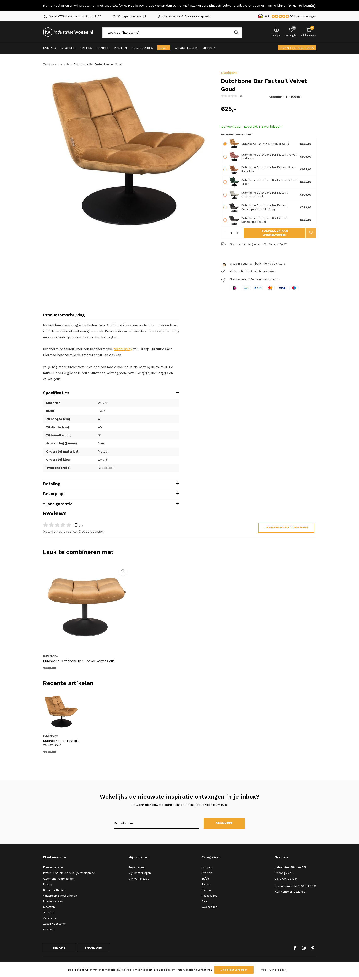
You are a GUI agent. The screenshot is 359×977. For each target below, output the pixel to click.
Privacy (47, 884)
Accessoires (142, 48)
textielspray (123, 349)
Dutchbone (229, 73)
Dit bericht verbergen (234, 969)
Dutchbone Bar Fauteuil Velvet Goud (60, 743)
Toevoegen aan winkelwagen (274, 232)
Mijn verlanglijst (138, 878)
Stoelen (68, 48)
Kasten (120, 48)
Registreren (136, 867)
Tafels (86, 48)
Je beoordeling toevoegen (286, 527)
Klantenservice (53, 867)
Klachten (49, 906)
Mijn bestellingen (139, 873)
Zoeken (236, 32)
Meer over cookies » (274, 969)
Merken (209, 48)
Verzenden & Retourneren (60, 895)
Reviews (48, 929)
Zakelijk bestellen (54, 923)
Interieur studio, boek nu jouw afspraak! (69, 873)
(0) (240, 95)
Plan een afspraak (297, 48)
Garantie (48, 912)
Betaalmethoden (54, 890)
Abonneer (224, 823)
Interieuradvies (53, 901)
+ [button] (238, 233)
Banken (103, 48)
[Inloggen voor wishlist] (311, 233)
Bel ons (59, 947)
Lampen (49, 48)
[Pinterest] (312, 947)
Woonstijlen (186, 48)
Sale (164, 48)
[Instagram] (304, 947)
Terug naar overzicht (56, 64)
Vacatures (49, 918)
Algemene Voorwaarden (58, 878)
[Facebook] (295, 947)
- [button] (225, 233)
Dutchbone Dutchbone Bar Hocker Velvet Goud (79, 661)
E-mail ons (93, 947)
